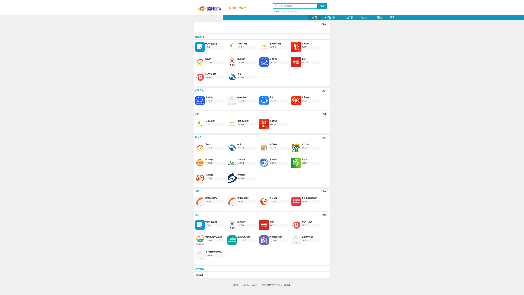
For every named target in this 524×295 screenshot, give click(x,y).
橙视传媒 (271, 285)
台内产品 (348, 17)
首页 (314, 17)
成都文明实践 (307, 237)
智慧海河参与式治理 (214, 237)
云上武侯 (209, 159)
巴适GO (305, 59)
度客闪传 (273, 59)
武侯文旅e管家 (276, 237)
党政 (379, 17)
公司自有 (330, 17)
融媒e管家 (241, 97)
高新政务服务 (243, 198)
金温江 (304, 159)
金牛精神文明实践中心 (214, 252)
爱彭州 (208, 59)
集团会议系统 (275, 43)
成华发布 (241, 159)
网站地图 (287, 285)
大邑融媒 (241, 175)
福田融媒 (273, 144)
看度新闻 (305, 97)
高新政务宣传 (211, 198)
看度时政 (305, 43)
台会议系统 (242, 43)
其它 (392, 17)
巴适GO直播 (210, 74)
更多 (324, 24)
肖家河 (284, 11)
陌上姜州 (241, 59)
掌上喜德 (209, 175)
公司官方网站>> (238, 7)
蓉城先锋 (273, 198)
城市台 (365, 17)
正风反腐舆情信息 (309, 198)
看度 (289, 11)
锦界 (239, 74)
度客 (271, 97)
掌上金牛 (273, 159)
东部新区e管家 (243, 237)
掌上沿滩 (294, 11)
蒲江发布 (305, 144)
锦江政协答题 (211, 43)
